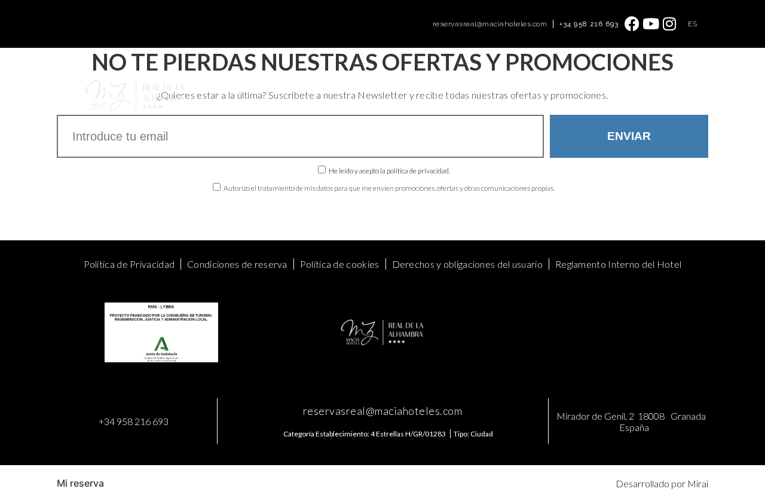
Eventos (315, 82)
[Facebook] (632, 23)
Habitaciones (214, 82)
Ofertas (269, 82)
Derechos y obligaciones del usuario (467, 264)
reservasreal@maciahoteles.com (490, 24)
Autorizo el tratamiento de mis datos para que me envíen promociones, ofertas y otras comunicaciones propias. (389, 188)
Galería (497, 82)
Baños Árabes (442, 82)
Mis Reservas (176, 109)
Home (162, 82)
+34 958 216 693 (589, 24)
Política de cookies (340, 264)
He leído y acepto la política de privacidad (389, 170)
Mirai (697, 483)
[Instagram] (669, 23)
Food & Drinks (373, 82)
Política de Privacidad (129, 264)
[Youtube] (651, 23)
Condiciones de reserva (237, 264)
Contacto (543, 82)
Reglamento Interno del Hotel (618, 264)
